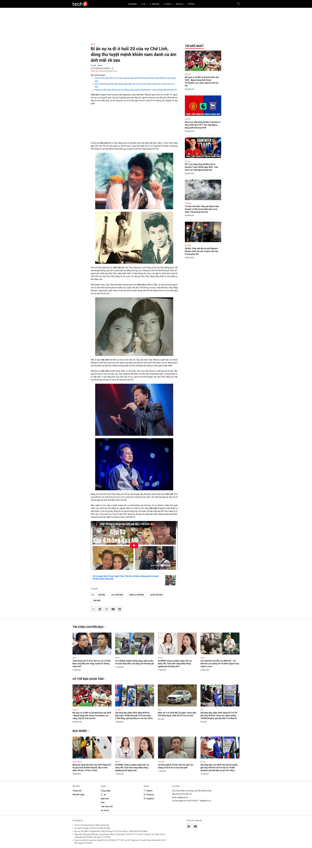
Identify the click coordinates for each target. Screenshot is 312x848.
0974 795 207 (193, 801)
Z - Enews (167, 4)
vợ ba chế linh (156, 595)
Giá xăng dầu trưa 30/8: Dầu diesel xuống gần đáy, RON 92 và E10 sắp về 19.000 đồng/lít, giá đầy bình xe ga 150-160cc (219, 768)
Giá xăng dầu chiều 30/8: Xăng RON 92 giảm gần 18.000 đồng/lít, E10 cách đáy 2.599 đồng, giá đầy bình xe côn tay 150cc (134, 715)
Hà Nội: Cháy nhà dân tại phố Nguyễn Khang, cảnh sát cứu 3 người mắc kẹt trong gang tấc (201, 251)
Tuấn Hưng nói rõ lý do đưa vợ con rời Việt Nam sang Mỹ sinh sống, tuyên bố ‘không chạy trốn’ (92, 664)
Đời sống (188, 203)
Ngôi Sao (105, 799)
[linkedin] (119, 609)
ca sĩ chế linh (117, 595)
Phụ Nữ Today (78, 794)
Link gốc (94, 588)
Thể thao (190, 4)
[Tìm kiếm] (236, 4)
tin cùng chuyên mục (88, 627)
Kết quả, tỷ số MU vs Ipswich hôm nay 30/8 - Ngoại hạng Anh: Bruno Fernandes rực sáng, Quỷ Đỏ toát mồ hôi (92, 715)
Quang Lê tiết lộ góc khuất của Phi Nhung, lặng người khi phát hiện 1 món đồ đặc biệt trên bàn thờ (136, 90)
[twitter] (93, 609)
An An (100, 65)
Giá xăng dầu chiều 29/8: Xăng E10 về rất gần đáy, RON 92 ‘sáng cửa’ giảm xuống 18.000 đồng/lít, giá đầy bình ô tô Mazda (218, 715)
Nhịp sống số (77, 762)
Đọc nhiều (80, 731)
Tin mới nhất (194, 46)
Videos (149, 791)
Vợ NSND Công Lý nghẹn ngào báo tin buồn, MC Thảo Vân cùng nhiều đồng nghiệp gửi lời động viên (175, 664)
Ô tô (159, 710)
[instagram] (106, 609)
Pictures (150, 794)
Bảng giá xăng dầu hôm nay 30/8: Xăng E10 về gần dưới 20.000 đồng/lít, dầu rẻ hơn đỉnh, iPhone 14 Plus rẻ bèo (92, 768)
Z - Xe (143, 4)
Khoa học (179, 4)
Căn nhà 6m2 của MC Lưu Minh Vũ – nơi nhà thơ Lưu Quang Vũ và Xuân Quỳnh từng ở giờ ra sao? (219, 664)
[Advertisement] (134, 124)
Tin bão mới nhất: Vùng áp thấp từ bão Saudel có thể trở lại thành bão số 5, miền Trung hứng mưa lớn (202, 209)
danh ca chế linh (136, 595)
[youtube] (113, 609)
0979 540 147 (186, 794)
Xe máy (117, 710)
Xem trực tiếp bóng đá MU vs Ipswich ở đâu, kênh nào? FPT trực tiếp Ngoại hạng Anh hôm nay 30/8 (202, 125)
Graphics (150, 799)
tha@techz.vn (205, 801)
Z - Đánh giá (154, 4)
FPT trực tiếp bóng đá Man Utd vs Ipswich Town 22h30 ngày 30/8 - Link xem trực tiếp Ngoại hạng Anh (201, 167)
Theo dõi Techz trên (99, 71)
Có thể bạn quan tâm (88, 679)
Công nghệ (132, 4)
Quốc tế (187, 74)
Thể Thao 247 (107, 806)
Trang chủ (77, 791)
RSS (103, 802)
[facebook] (99, 609)
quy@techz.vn (182, 797)
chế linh (101, 595)
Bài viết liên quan (98, 75)
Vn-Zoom (105, 810)
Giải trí (93, 44)
